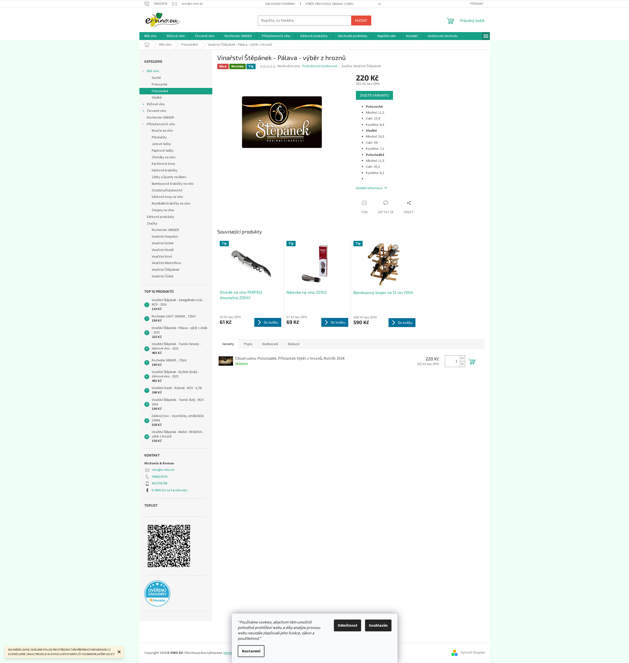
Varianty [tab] (228, 344)
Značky (152, 223)
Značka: (361, 66)
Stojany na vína (163, 210)
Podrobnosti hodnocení (319, 66)
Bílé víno (153, 71)
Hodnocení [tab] (270, 344)
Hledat (361, 20)
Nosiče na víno (162, 130)
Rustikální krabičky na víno (171, 203)
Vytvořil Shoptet (473, 652)
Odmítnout (347, 625)
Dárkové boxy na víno (167, 196)
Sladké (157, 97)
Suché (156, 77)
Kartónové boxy (163, 163)
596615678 (159, 476)
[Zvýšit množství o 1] (462, 358)
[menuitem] (150, 36)
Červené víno (156, 110)
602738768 (159, 483)
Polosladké (160, 91)
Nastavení (251, 651)
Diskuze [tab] (294, 344)
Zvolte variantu (374, 95)
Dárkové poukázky (160, 216)
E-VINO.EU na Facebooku (169, 490)
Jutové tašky (161, 144)
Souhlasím (378, 625)
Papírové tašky (163, 150)
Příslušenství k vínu (161, 124)
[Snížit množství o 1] (462, 364)
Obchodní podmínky (280, 4)
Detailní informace (369, 188)
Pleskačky (159, 137)
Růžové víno (156, 104)
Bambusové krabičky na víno (173, 183)
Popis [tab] (248, 344)
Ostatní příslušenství (167, 190)
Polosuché (159, 84)
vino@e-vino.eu (163, 469)
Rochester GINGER (160, 117)
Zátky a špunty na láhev (169, 177)
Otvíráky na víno (163, 157)
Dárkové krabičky (164, 170)
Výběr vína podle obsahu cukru (329, 4)
